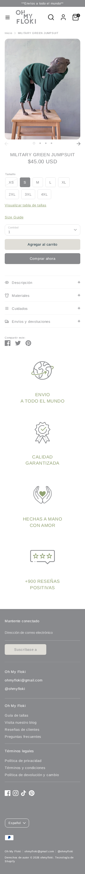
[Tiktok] (23, 793)
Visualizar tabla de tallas (26, 205)
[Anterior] (6, 144)
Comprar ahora (42, 258)
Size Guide (14, 217)
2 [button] (40, 143)
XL (64, 182)
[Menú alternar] (7, 17)
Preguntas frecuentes (23, 737)
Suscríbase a (25, 649)
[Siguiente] (78, 144)
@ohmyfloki (65, 851)
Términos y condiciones (25, 768)
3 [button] (46, 143)
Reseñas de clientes (22, 729)
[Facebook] (7, 793)
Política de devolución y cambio (32, 775)
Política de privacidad (23, 761)
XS (11, 182)
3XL (28, 194)
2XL (12, 194)
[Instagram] (15, 793)
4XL (44, 194)
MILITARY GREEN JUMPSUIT (38, 33)
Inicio (8, 33)
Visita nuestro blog (20, 722)
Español (14, 823)
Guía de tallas (17, 715)
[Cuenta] (63, 15)
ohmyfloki (46, 857)
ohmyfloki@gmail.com (39, 851)
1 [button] (34, 143)
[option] (42, 89)
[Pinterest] (31, 793)
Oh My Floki (13, 851)
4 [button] (51, 143)
